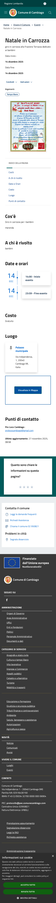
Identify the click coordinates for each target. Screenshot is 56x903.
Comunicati (12, 747)
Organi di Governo (15, 613)
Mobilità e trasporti (16, 687)
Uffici (9, 622)
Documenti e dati (15, 641)
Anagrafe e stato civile (17, 655)
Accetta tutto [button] (28, 885)
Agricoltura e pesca (16, 729)
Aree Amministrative (17, 618)
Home (6, 24)
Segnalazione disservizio (18, 828)
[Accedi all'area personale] (45, 3)
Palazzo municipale (22, 349)
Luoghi (10, 765)
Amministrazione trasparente (21, 851)
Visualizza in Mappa (28, 390)
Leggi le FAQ (13, 832)
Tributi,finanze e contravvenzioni (23, 710)
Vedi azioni (25, 82)
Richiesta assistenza (16, 837)
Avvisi (9, 752)
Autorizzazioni (14, 724)
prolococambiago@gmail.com (19, 430)
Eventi (37, 24)
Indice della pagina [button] (18, 162)
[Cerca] (50, 12)
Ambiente (11, 715)
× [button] (53, 856)
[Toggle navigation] (5, 12)
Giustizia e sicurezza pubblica (21, 706)
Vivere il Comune (22, 24)
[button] (28, 898)
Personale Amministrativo (19, 636)
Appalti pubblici (14, 673)
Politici (10, 632)
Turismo (10, 683)
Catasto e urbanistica (17, 678)
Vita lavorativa (14, 664)
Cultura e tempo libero (17, 659)
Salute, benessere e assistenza (21, 720)
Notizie (10, 743)
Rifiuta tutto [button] (28, 891)
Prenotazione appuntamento (20, 823)
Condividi (10, 82)
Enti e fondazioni (15, 627)
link (11, 879)
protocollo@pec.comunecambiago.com (26, 803)
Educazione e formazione (19, 701)
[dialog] (28, 878)
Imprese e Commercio (17, 669)
